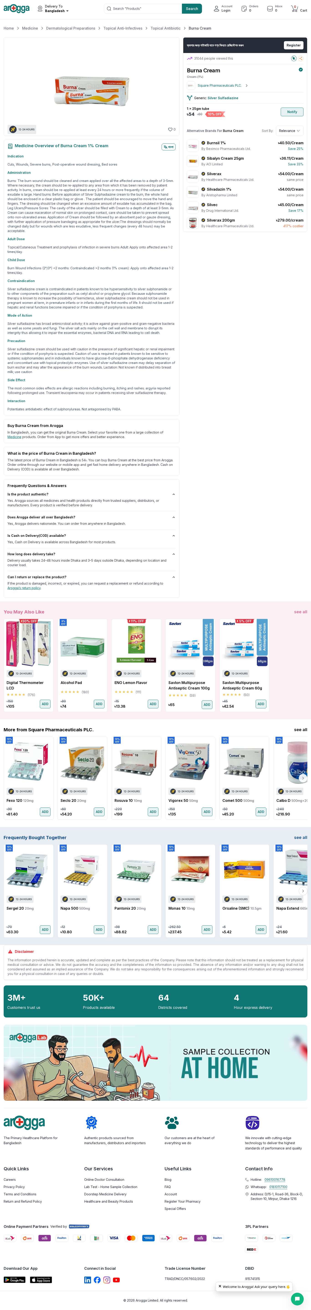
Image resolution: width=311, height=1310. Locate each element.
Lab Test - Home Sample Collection (110, 1187)
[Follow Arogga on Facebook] (97, 1280)
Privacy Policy (14, 1187)
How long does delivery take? (31, 554)
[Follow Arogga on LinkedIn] (87, 1280)
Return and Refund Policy (23, 1201)
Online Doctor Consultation (104, 1179)
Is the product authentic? (28, 494)
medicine (14, 437)
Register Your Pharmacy (183, 1201)
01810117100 (278, 1187)
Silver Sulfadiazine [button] (223, 98)
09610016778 (275, 1179)
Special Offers (175, 1209)
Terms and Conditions (20, 1194)
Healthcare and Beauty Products (108, 1201)
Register (294, 45)
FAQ (168, 1187)
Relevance (287, 131)
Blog (168, 1179)
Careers (10, 1179)
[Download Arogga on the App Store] (41, 1280)
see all (300, 611)
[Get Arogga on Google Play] (14, 1280)
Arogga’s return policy (24, 588)
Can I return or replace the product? (37, 577)
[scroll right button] (303, 665)
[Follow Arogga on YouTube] (116, 1280)
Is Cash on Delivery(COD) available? (37, 536)
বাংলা (170, 147)
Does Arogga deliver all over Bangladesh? (41, 517)
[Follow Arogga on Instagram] (106, 1280)
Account (171, 1194)
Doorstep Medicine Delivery (105, 1194)
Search (192, 8)
